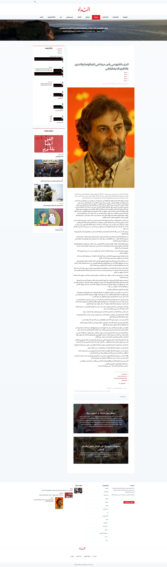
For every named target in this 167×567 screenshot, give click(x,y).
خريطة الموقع (87, 556)
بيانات (106, 536)
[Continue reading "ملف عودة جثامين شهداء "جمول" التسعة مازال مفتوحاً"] (69, 495)
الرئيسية (106, 488)
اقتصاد (106, 505)
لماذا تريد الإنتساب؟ (59, 110)
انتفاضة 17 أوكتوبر (103, 533)
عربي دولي (61, 203)
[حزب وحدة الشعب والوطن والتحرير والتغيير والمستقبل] (58, 85)
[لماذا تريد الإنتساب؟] (58, 107)
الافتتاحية (106, 491)
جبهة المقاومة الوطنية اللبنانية (120, 378)
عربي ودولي (105, 509)
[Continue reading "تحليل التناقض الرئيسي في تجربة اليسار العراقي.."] (48, 168)
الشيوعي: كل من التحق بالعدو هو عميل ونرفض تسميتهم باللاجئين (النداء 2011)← (91, 391)
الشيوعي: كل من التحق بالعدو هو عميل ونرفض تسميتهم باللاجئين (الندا (57, 490)
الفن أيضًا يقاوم (59, 156)
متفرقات (105, 523)
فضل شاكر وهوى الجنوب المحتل (49, 87)
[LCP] (83, 9)
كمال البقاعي (124, 374)
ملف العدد (105, 526)
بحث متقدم (79, 556)
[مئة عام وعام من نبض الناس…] (58, 119)
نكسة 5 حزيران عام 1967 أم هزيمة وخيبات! (53, 205)
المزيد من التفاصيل (129, 502)
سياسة (98, 31)
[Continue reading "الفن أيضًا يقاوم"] (48, 144)
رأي (62, 179)
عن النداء (95, 556)
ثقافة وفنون (60, 154)
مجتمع (106, 502)
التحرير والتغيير (124, 380)
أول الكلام (106, 495)
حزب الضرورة (60, 98)
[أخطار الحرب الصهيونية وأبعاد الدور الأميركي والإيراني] (48, 59)
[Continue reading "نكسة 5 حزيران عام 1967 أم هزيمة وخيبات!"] (48, 192)
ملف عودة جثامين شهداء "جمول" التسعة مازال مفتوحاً (51, 495)
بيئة (106, 540)
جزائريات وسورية (59, 230)
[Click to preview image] (100, 137)
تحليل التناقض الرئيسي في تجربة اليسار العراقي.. (51, 181)
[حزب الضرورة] (58, 94)
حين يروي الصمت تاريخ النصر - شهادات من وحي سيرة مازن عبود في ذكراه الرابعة (43, 69)
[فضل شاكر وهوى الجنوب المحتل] (48, 73)
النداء (103, 31)
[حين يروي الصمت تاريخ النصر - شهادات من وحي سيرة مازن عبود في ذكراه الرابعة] (58, 70)
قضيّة (106, 530)
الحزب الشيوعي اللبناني (122, 376)
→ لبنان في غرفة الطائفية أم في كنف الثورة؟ (117, 388)
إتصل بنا (72, 556)
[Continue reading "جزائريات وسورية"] (48, 217)
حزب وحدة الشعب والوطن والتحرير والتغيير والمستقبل (46, 84)
